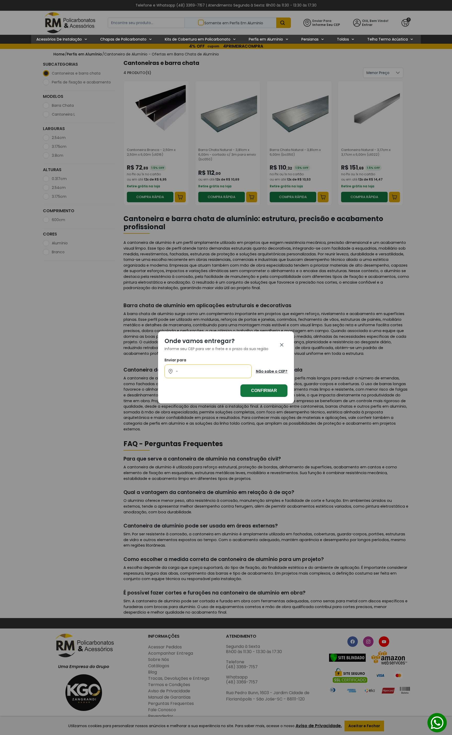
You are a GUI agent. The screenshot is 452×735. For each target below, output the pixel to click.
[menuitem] (62, 39)
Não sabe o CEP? (271, 371)
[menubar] (225, 39)
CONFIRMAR (264, 391)
